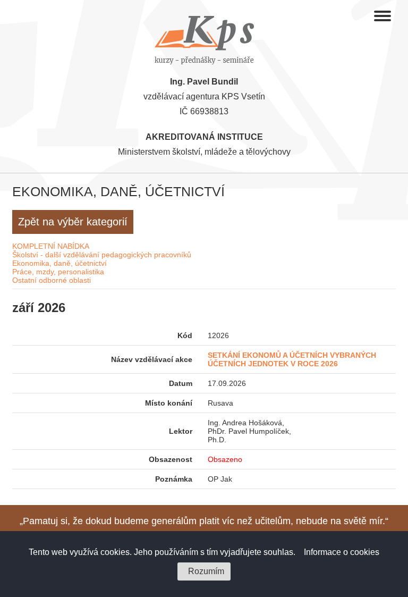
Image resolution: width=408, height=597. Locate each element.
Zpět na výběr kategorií (73, 222)
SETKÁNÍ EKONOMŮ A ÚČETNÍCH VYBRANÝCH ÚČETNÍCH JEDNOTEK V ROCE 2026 (292, 359)
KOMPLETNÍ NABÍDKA (50, 246)
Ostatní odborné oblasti (51, 280)
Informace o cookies (341, 552)
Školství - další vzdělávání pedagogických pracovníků (101, 254)
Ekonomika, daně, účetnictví (59, 263)
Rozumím (206, 571)
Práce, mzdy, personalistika (58, 271)
